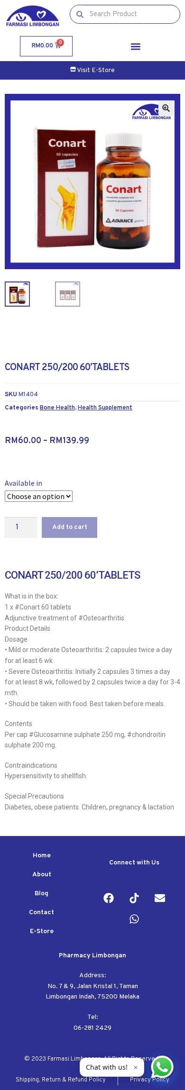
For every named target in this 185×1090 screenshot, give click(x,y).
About (41, 875)
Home (42, 856)
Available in (23, 483)
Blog (41, 894)
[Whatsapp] (134, 918)
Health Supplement (105, 408)
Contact (41, 912)
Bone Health (57, 408)
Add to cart (69, 527)
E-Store (42, 931)
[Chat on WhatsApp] (162, 1067)
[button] (135, 46)
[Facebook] (108, 898)
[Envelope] (159, 898)
